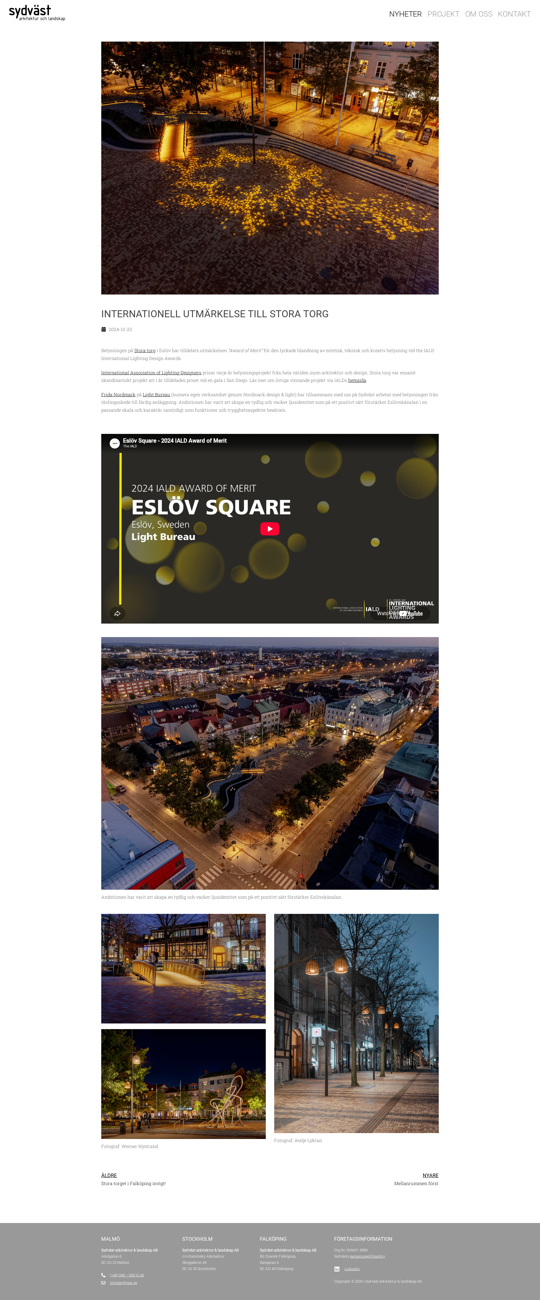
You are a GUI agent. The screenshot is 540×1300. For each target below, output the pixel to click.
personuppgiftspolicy (367, 1256)
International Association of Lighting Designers (151, 372)
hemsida (357, 380)
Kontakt (514, 14)
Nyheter (405, 14)
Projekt (444, 14)
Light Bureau (156, 394)
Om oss (478, 14)
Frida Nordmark (118, 394)
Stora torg (145, 350)
